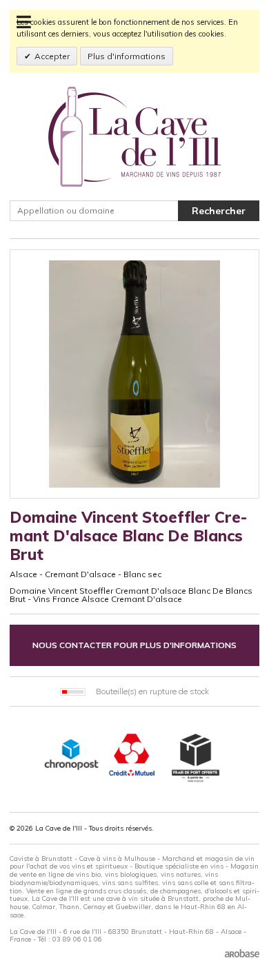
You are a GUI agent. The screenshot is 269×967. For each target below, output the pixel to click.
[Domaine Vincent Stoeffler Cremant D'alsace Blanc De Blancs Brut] (134, 374)
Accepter (52, 56)
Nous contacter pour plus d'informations (134, 645)
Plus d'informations (127, 56)
